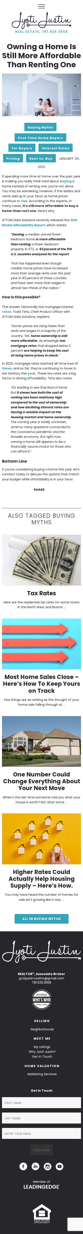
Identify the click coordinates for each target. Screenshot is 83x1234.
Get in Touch (42, 1056)
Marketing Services (42, 1074)
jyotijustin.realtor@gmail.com (41, 978)
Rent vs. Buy (40, 158)
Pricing (13, 158)
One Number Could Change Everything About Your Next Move (41, 781)
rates (6, 311)
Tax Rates (41, 593)
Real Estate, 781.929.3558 (41, 31)
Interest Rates (55, 148)
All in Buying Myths (41, 919)
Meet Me (42, 1038)
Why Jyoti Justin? (42, 1051)
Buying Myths (40, 127)
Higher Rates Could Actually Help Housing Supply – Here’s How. (42, 879)
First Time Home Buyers (40, 138)
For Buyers (22, 148)
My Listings (42, 1047)
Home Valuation (42, 1066)
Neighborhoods (42, 1029)
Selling (42, 1021)
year (32, 373)
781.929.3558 (41, 982)
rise (24, 201)
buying (65, 181)
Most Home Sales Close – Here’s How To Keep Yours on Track (41, 684)
